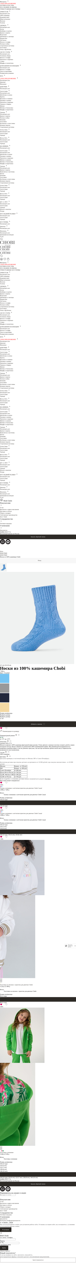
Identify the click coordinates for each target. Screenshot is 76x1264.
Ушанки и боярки (5, 104)
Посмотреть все (5, 13)
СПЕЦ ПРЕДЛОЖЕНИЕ (8, 3)
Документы (3, 530)
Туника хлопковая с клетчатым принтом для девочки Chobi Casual (21, 788)
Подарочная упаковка (7, 73)
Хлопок (2, 23)
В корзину (38, 802)
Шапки (2, 106)
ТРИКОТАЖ (4, 12)
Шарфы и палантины (6, 63)
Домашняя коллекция (7, 234)
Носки (2, 173)
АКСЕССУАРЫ (5, 52)
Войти (4, 1248)
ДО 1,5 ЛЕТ (4, 202)
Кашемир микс (4, 17)
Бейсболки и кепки (6, 95)
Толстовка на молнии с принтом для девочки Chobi (16, 985)
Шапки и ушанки (5, 160)
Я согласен (5, 1229)
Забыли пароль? (5, 1251)
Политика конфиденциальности (10, 1220)
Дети (2, 76)
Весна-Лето (4, 138)
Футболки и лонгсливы (7, 123)
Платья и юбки (4, 44)
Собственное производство (8, 515)
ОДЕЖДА (3, 25)
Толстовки (3, 47)
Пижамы (3, 120)
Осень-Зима (4, 130)
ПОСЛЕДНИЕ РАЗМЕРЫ (8, 7)
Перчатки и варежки (6, 59)
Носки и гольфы (5, 42)
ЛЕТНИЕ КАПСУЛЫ (7, 5)
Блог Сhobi (3, 517)
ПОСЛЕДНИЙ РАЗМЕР (8, 214)
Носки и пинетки (5, 209)
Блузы (2, 29)
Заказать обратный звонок (38, 537)
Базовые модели (5, 125)
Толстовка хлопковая (6, 1152)
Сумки (2, 61)
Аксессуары (4, 91)
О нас (2, 236)
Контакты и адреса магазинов (9, 509)
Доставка (47, 779)
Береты (2, 97)
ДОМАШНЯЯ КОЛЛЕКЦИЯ (9, 66)
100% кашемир (4, 15)
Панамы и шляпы (5, 100)
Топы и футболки (5, 49)
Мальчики (3, 84)
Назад (39, 560)
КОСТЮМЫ (4, 222)
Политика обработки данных (70, 945)
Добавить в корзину (36, 724)
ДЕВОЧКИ (4, 87)
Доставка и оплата (6, 511)
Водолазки (3, 34)
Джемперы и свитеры (7, 36)
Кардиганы (3, 38)
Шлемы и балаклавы (6, 108)
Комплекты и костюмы (7, 172)
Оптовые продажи (6, 523)
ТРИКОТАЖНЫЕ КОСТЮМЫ (10, 9)
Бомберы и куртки (6, 31)
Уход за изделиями (6, 71)
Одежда (2, 112)
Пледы (2, 211)
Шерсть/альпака (5, 19)
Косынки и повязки (6, 98)
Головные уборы (5, 56)
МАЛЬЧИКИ (4, 146)
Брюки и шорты (5, 33)
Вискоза (2, 21)
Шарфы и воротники (6, 109)
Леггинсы (3, 40)
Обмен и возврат (5, 513)
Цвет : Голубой (5, 673)
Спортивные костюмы (7, 46)
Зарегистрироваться (38, 1260)
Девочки (2, 82)
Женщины (3, 1)
